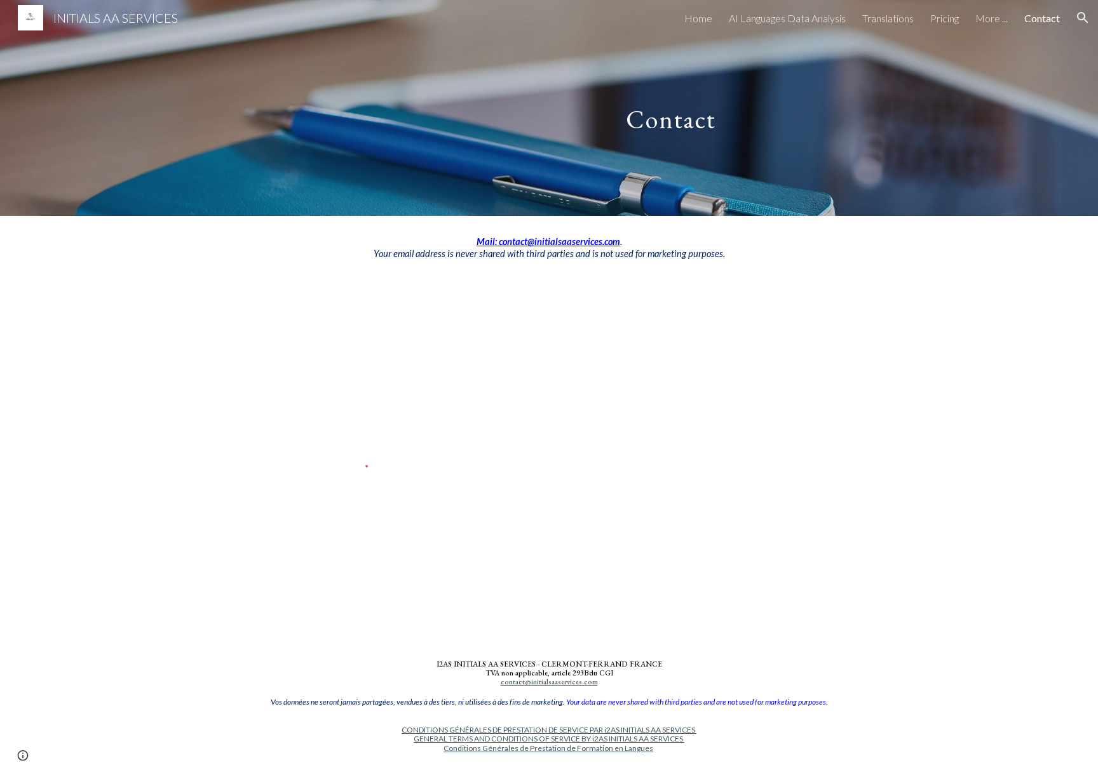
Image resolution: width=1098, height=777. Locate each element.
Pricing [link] (944, 18)
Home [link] (698, 18)
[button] (1083, 18)
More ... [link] (991, 18)
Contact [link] (1042, 18)
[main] (674, 108)
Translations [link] (888, 18)
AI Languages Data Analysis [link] (787, 18)
